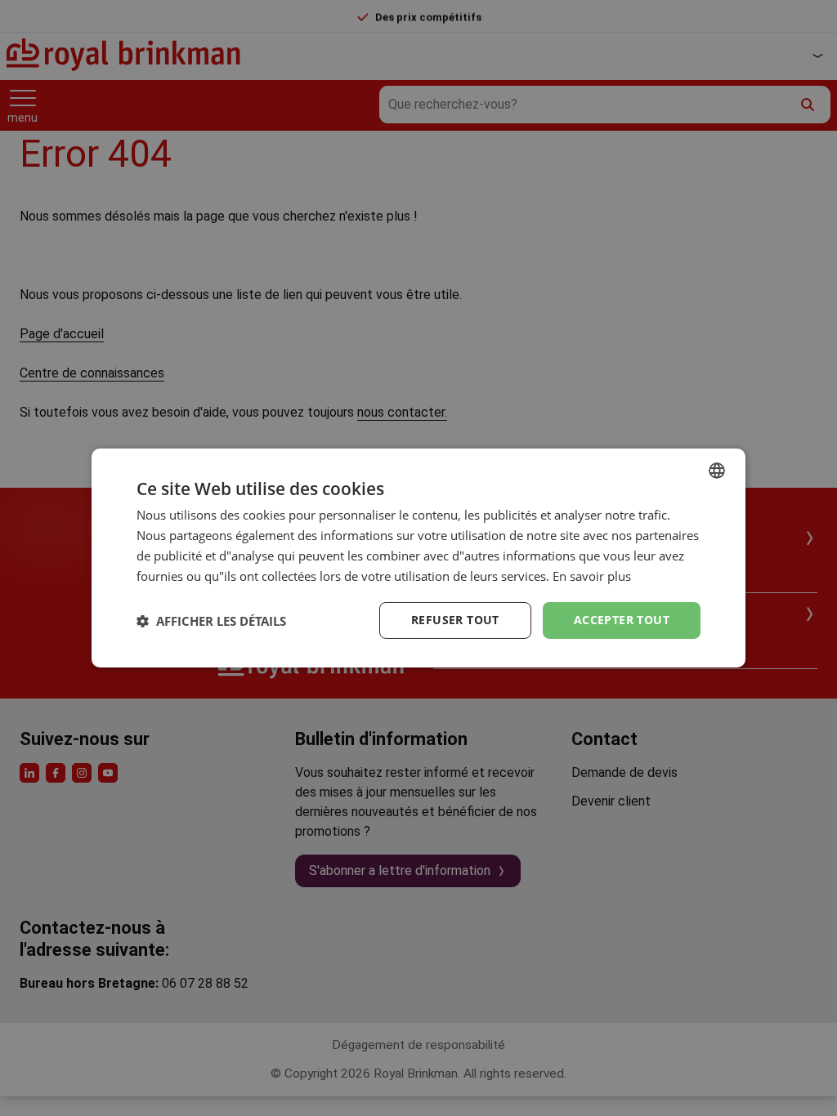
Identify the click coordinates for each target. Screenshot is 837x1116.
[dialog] (418, 558)
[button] (211, 621)
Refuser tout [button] (455, 619)
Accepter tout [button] (621, 619)
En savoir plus (592, 576)
